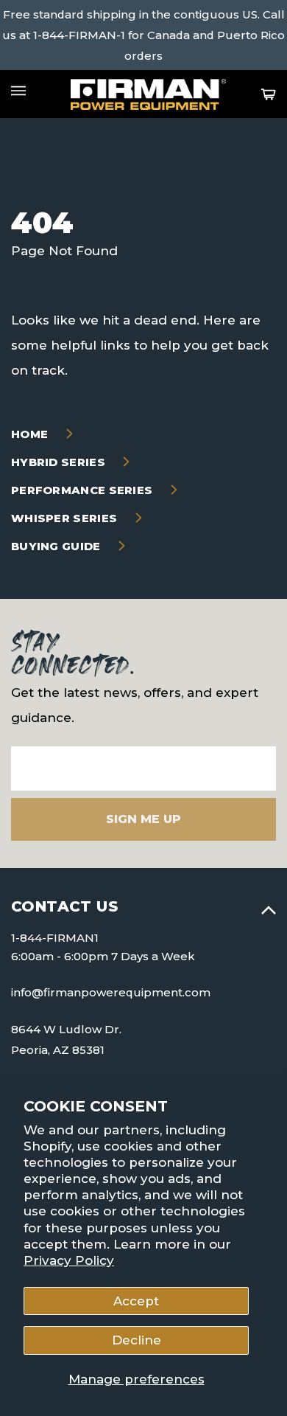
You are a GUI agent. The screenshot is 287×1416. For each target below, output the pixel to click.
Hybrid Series (59, 462)
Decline (136, 1340)
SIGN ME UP (143, 819)
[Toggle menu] (18, 90)
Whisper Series (66, 518)
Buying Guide (57, 546)
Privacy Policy (69, 1260)
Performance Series (83, 490)
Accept (136, 1301)
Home (31, 434)
